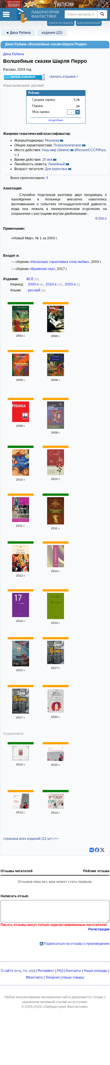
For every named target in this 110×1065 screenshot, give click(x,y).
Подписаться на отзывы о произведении (76, 944)
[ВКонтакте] (91, 850)
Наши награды (95, 971)
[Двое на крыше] (56, 618)
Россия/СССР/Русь (91, 150)
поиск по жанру (61, 23)
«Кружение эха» (42, 269)
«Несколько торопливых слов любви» (59, 262)
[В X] (102, 850)
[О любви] (56, 474)
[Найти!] (102, 14)
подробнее (56, 120)
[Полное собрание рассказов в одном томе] (56, 523)
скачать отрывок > (63, 77)
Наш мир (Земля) (56, 150)
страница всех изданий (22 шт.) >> (30, 839)
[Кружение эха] (56, 663)
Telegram (52, 977)
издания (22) (52, 33)
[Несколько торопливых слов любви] (21, 331)
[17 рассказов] (21, 616)
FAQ (60, 971)
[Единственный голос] (56, 712)
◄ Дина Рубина (18, 33)
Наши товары (73, 977)
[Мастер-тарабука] (21, 375)
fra (25, 971)
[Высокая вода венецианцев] (56, 566)
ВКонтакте (34, 977)
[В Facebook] (97, 850)
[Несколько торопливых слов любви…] (56, 331)
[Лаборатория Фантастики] (23, 15)
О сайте (7, 971)
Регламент (46, 971)
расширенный (88, 23)
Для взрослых (56, 169)
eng (18, 971)
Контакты (73, 971)
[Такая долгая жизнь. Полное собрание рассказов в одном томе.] (21, 665)
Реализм (52, 140)
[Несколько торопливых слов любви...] (21, 521)
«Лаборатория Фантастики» (65, 1007)
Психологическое (67, 145)
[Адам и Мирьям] (21, 475)
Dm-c (103, 218)
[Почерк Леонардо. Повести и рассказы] (21, 571)
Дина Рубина (13, 54)
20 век (47, 160)
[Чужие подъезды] (56, 428)
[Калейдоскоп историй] (56, 808)
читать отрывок (23, 76)
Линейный (56, 164)
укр (31, 971)
